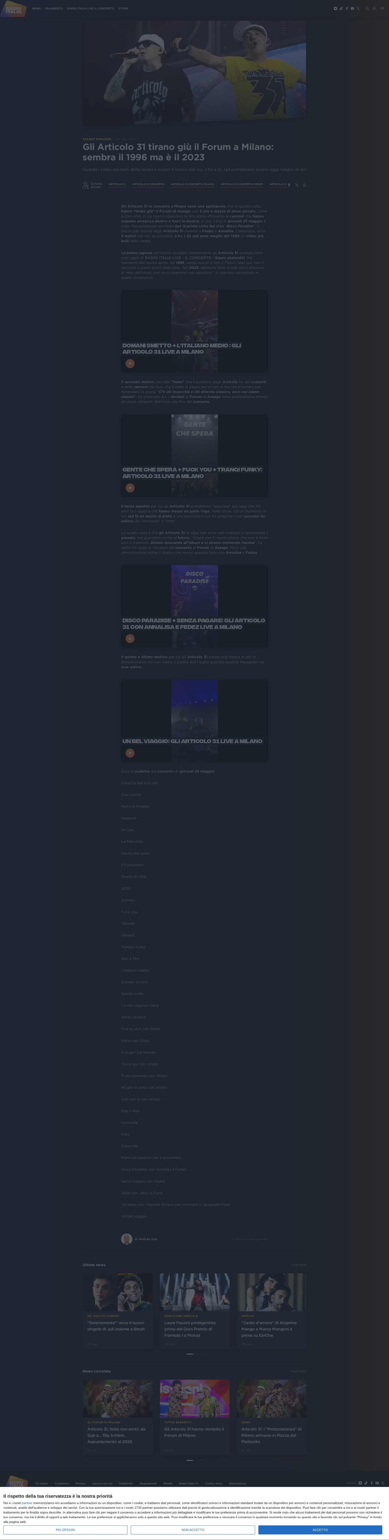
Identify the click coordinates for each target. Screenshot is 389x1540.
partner (27, 1502)
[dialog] (194, 1513)
